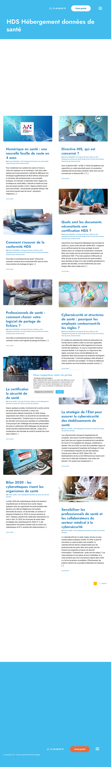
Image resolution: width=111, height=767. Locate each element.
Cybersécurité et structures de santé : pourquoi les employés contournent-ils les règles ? (81, 294)
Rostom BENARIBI (14, 161)
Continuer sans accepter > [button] (43, 378)
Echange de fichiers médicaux (85, 157)
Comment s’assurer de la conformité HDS (26, 222)
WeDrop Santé (14, 163)
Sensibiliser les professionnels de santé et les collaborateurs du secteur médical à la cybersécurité (81, 489)
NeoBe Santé (86, 159)
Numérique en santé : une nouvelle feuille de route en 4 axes (26, 128)
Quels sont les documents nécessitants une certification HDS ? (81, 201)
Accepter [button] (59, 392)
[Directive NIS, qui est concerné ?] (83, 128)
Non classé (21, 403)
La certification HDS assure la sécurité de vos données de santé (26, 369)
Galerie (29, 128)
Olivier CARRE (12, 401)
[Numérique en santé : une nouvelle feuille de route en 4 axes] (27, 128)
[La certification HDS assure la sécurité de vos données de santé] (27, 369)
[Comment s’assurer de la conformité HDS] (27, 222)
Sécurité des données (97, 159)
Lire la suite (9, 199)
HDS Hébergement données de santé (32, 161)
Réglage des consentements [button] (44, 392)
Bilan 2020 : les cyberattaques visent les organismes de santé (26, 462)
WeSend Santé (24, 163)
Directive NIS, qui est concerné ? (81, 128)
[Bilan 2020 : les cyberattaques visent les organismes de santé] (27, 462)
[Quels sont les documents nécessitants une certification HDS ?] (83, 201)
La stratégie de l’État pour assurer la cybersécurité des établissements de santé (81, 418)
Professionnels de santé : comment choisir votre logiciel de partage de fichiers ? (26, 292)
